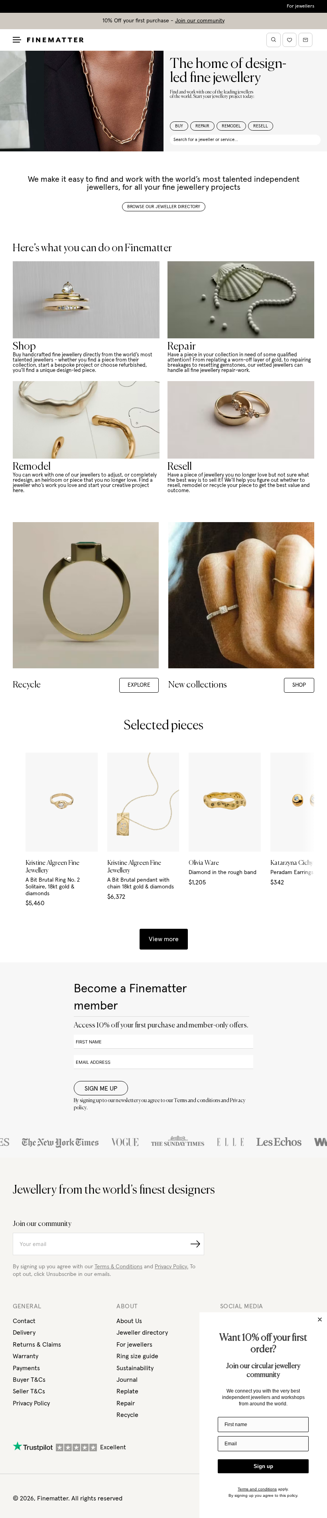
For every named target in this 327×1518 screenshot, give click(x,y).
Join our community (200, 21)
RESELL (260, 126)
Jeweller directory (142, 1332)
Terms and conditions (257, 1489)
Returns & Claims (37, 1344)
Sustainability (135, 1368)
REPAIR (202, 126)
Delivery (24, 1332)
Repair (125, 1403)
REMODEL (231, 126)
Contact (24, 1321)
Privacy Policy (31, 1403)
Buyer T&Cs (29, 1380)
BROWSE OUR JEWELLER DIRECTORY (163, 207)
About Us (129, 1321)
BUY (179, 126)
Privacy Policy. (171, 1267)
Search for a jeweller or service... (205, 139)
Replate (127, 1391)
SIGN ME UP (101, 1088)
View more (164, 939)
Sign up (263, 1466)
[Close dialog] (320, 1319)
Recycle (127, 1415)
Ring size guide (137, 1356)
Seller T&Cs (29, 1391)
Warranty (25, 1356)
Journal (127, 1380)
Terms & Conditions (118, 1267)
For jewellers (300, 6)
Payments (26, 1368)
